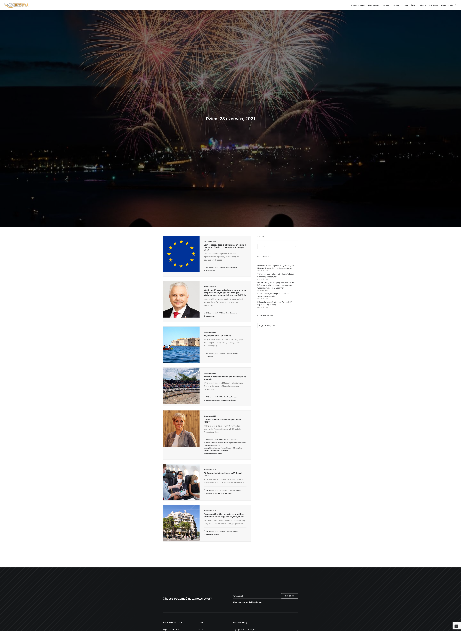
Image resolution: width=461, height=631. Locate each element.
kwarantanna (210, 271)
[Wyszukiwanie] (456, 5)
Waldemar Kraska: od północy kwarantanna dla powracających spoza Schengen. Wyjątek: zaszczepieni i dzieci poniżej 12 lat (225, 292)
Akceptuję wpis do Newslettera (248, 602)
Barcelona (209, 534)
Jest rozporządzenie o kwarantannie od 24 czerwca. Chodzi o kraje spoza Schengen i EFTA (225, 247)
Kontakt (201, 629)
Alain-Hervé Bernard (213, 493)
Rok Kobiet (433, 5)
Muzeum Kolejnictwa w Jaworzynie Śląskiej (221, 400)
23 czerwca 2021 (212, 267)
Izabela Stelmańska (211, 453)
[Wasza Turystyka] (16, 5)
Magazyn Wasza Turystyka (244, 629)
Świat (413, 5)
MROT (220, 453)
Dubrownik (209, 356)
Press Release (232, 397)
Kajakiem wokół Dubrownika (217, 335)
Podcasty (422, 5)
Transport (386, 5)
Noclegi (396, 5)
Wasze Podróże (447, 5)
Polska (405, 5)
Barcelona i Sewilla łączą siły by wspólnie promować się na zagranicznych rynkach (224, 515)
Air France (228, 493)
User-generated (231, 267)
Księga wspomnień (358, 5)
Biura (223, 267)
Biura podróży (373, 5)
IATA (222, 493)
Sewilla (216, 534)
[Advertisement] (277, 352)
